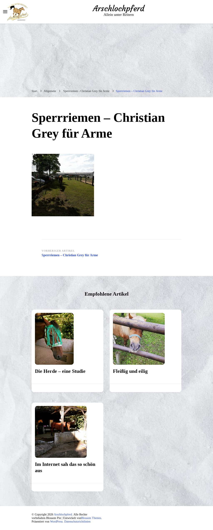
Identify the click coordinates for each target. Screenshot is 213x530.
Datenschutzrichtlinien (77, 521)
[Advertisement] (106, 55)
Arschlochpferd (118, 8)
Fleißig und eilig (130, 371)
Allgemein (50, 91)
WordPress (56, 521)
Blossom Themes (91, 518)
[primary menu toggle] (5, 11)
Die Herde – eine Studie (60, 371)
